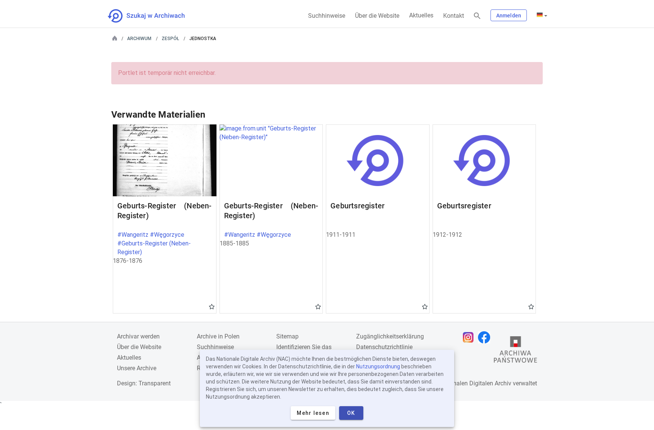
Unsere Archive (136, 368)
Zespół (170, 38)
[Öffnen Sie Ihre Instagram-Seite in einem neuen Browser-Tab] (470, 337)
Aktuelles (421, 15)
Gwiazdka (212, 306)
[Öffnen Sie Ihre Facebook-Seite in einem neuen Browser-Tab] (486, 337)
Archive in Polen (218, 336)
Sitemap (287, 336)
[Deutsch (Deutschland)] (542, 15)
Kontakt (453, 15)
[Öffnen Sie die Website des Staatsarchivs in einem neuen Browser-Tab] (515, 351)
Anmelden (508, 15)
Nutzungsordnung (378, 366)
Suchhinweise (326, 15)
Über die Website (377, 15)
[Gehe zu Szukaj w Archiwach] (153, 16)
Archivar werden (138, 336)
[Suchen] (477, 16)
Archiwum (139, 38)
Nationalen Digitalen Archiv (475, 383)
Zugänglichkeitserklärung (390, 336)
